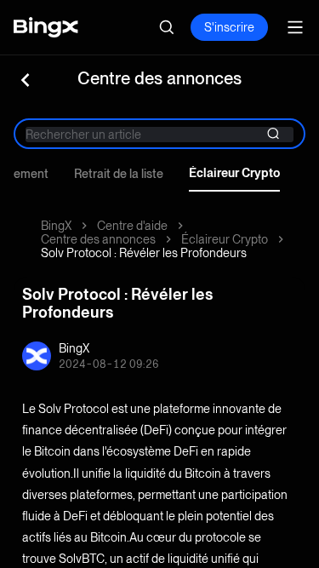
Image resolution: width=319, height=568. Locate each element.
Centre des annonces (98, 239)
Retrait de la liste (118, 174)
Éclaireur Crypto (234, 173)
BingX (56, 225)
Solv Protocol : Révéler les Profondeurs (144, 253)
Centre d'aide (132, 225)
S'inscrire (229, 27)
